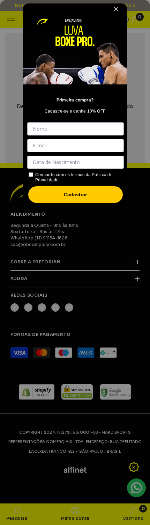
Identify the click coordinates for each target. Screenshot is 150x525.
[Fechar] (116, 9)
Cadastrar (75, 194)
